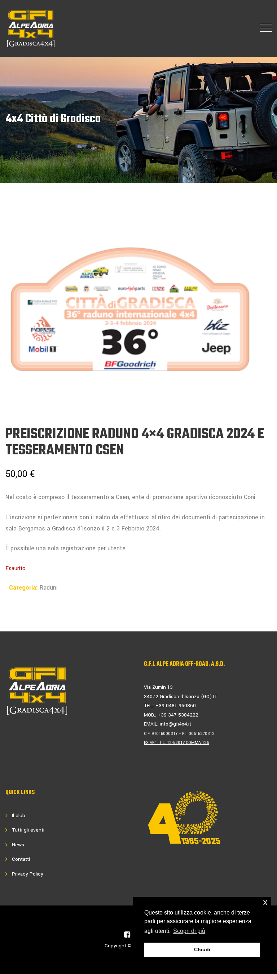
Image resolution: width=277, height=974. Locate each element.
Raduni (49, 587)
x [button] (265, 902)
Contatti (21, 859)
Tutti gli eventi (28, 830)
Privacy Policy (27, 874)
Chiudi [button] (202, 949)
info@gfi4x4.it (175, 723)
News (18, 844)
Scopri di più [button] (189, 931)
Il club (18, 815)
